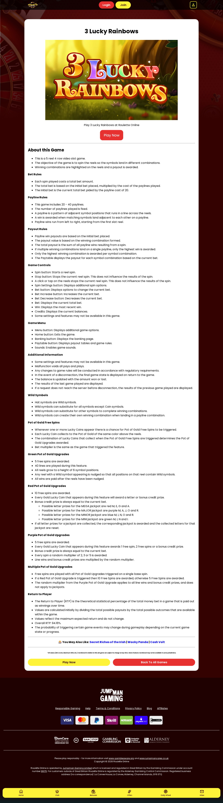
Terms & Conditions (108, 708)
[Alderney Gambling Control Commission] (157, 740)
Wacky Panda (138, 642)
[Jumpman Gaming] (111, 700)
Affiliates (162, 708)
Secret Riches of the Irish (108, 642)
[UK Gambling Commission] (112, 740)
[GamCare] (61, 740)
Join (123, 5)
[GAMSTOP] (90, 740)
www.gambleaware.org (121, 758)
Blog (149, 708)
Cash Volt (157, 642)
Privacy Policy (133, 708)
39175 (44, 771)
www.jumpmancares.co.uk (154, 758)
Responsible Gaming (67, 708)
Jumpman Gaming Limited (77, 768)
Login (106, 5)
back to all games (154, 662)
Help (88, 708)
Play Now (69, 662)
